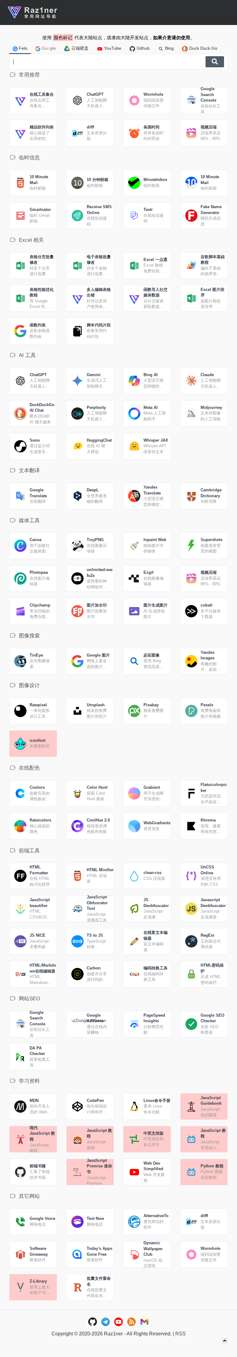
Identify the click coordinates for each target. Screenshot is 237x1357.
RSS (180, 1333)
